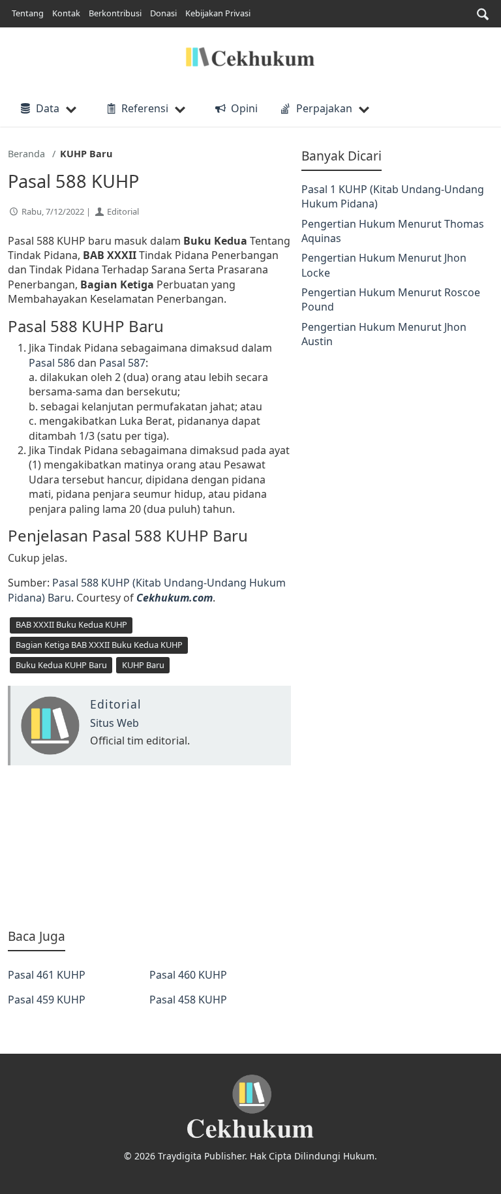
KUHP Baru (143, 665)
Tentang (28, 13)
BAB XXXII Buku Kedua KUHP (71, 624)
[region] (149, 846)
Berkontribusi (115, 13)
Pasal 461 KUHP (46, 975)
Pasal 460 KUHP (188, 975)
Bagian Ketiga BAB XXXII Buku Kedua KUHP (99, 645)
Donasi (163, 13)
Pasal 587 (122, 363)
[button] (482, 14)
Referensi (144, 108)
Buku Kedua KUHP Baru (61, 665)
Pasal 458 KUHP (188, 999)
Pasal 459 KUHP (46, 999)
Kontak (66, 13)
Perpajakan (324, 108)
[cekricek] (250, 1107)
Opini (244, 108)
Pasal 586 (52, 363)
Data (47, 108)
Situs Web (114, 723)
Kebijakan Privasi (217, 13)
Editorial (123, 211)
